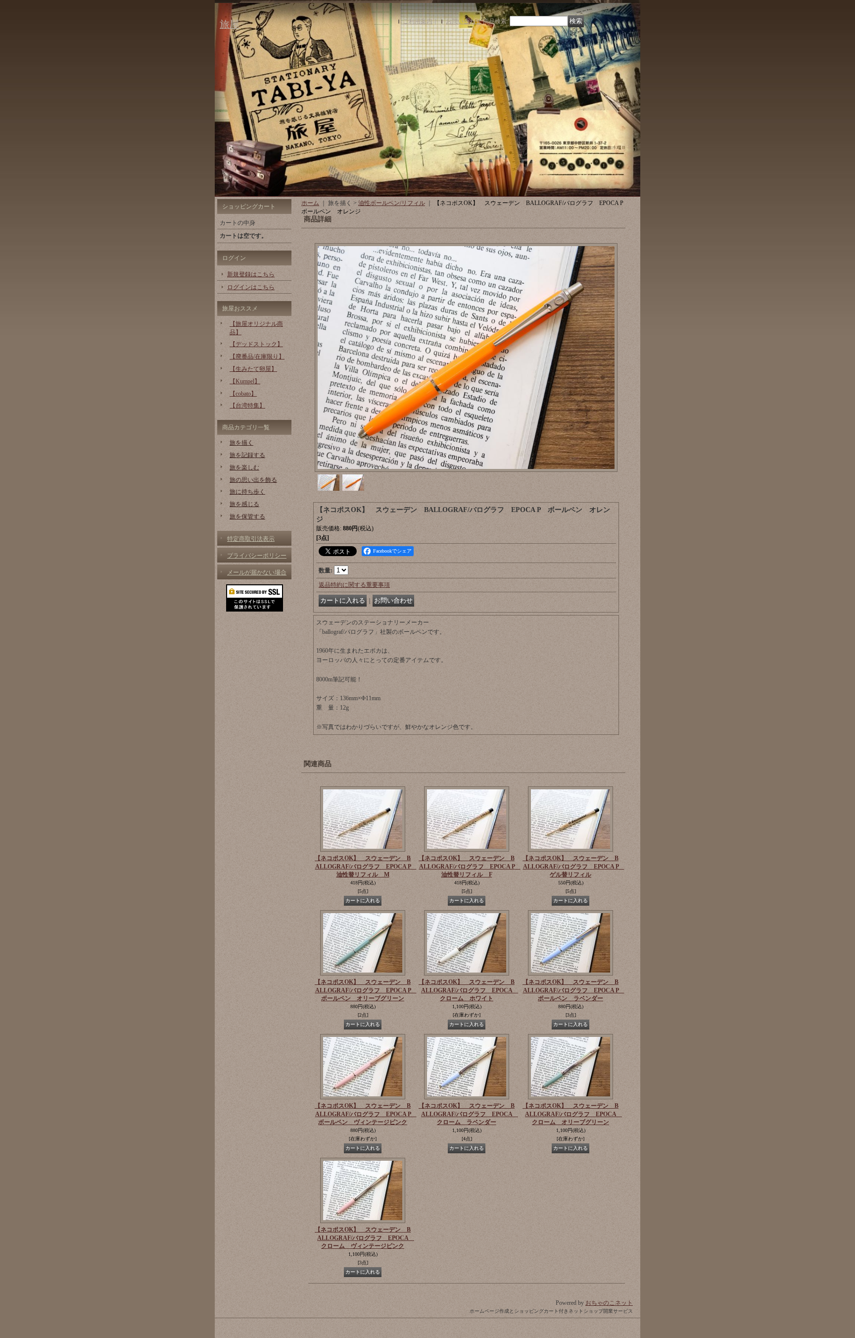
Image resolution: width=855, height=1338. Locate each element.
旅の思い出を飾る (253, 479)
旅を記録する (247, 455)
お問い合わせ (463, 21)
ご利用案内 (417, 21)
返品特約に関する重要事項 (354, 584)
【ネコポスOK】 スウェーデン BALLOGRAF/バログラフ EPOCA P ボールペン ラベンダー (573, 990)
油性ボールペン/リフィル (391, 203)
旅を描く (241, 442)
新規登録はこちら (251, 274)
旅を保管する (247, 516)
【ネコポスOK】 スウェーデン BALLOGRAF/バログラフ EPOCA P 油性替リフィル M (366, 866)
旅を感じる (244, 504)
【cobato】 (243, 393)
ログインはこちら (251, 287)
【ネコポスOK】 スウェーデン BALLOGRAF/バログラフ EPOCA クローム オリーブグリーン (572, 1114)
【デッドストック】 (256, 344)
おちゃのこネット (609, 1302)
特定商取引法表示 (251, 538)
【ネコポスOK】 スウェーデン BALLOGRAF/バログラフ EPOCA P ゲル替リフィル (573, 866)
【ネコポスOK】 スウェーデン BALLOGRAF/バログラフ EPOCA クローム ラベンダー (468, 1114)
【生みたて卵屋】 (253, 368)
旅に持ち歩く (247, 491)
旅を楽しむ (244, 467)
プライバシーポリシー (256, 555)
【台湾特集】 (247, 405)
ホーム (310, 203)
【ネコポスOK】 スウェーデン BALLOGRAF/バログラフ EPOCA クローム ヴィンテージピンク (364, 1238)
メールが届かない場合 (256, 572)
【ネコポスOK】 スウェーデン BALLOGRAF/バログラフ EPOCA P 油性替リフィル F (470, 866)
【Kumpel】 (245, 381)
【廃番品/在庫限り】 (257, 356)
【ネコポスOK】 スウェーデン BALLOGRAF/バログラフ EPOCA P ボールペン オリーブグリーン (366, 990)
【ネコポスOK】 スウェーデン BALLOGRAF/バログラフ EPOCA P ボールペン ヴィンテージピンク (366, 1114)
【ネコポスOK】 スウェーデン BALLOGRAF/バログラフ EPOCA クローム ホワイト (468, 990)
